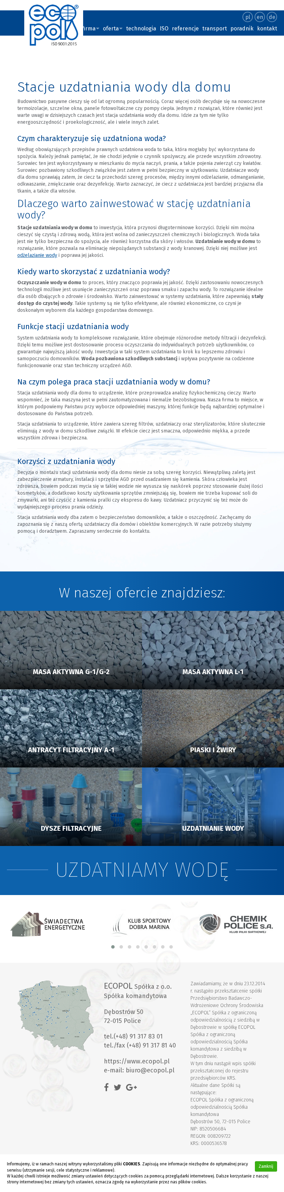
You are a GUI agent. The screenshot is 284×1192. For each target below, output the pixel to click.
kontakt (267, 28)
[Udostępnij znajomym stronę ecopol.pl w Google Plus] (133, 1087)
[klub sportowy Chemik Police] (237, 924)
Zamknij (266, 1166)
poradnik (242, 28)
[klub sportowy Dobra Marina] (142, 924)
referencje (185, 28)
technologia (141, 28)
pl (247, 17)
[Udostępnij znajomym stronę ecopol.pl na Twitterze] (119, 1087)
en (260, 17)
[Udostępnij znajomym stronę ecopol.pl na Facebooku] (108, 1087)
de (272, 17)
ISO (164, 28)
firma (89, 28)
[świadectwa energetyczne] (48, 924)
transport (214, 28)
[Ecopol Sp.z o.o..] (54, 25)
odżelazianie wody (37, 255)
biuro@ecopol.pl (150, 1070)
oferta (111, 28)
